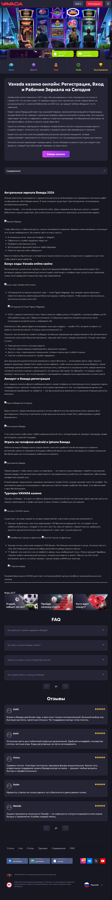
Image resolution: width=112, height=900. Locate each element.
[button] (109, 34)
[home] (12, 3)
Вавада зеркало (56, 154)
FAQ (72, 848)
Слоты (10, 848)
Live (20, 848)
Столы (30, 848)
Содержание (59, 848)
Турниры (43, 848)
